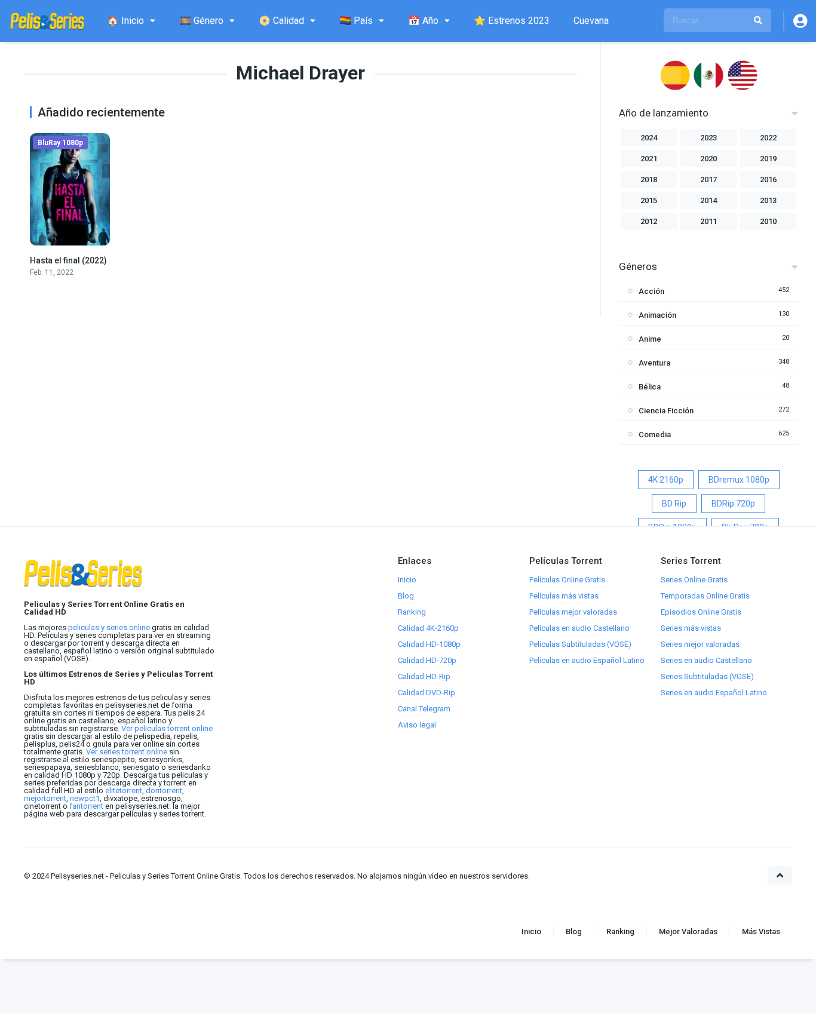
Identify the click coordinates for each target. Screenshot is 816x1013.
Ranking (412, 611)
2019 (768, 158)
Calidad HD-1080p (429, 644)
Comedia (655, 434)
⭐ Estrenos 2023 (512, 20)
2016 (768, 179)
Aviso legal (417, 724)
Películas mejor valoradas (573, 611)
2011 (708, 221)
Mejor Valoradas (688, 931)
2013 (768, 200)
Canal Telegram (424, 708)
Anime (650, 338)
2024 (648, 137)
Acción (651, 291)
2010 (768, 221)
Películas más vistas (564, 595)
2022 (768, 137)
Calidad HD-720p (427, 660)
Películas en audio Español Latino (587, 660)
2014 (708, 200)
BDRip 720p (733, 503)
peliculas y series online (109, 627)
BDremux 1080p (738, 479)
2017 (708, 179)
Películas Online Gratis (567, 579)
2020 (708, 158)
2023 (708, 137)
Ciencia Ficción (666, 410)
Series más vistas (691, 628)
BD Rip (674, 503)
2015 (648, 200)
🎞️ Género (201, 20)
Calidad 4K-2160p (428, 628)
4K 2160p (665, 479)
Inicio (407, 579)
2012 (648, 221)
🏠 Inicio (125, 20)
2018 (648, 179)
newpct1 (85, 798)
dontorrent (164, 790)
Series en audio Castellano (706, 660)
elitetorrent (123, 790)
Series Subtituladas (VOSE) (707, 676)
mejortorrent (45, 798)
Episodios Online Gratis (701, 611)
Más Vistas (761, 931)
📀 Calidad (281, 20)
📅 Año (423, 20)
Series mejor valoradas (700, 644)
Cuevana (591, 20)
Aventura (654, 362)
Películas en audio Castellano (579, 628)
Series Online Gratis (694, 579)
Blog (406, 595)
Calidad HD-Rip (424, 676)
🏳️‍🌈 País (356, 20)
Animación (657, 315)
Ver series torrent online (126, 751)
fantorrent (86, 806)
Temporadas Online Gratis (705, 595)
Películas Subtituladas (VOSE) (580, 644)
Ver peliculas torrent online (167, 728)
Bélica (650, 386)
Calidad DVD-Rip (426, 692)
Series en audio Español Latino (714, 692)
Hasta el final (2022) (68, 260)
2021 (648, 158)
